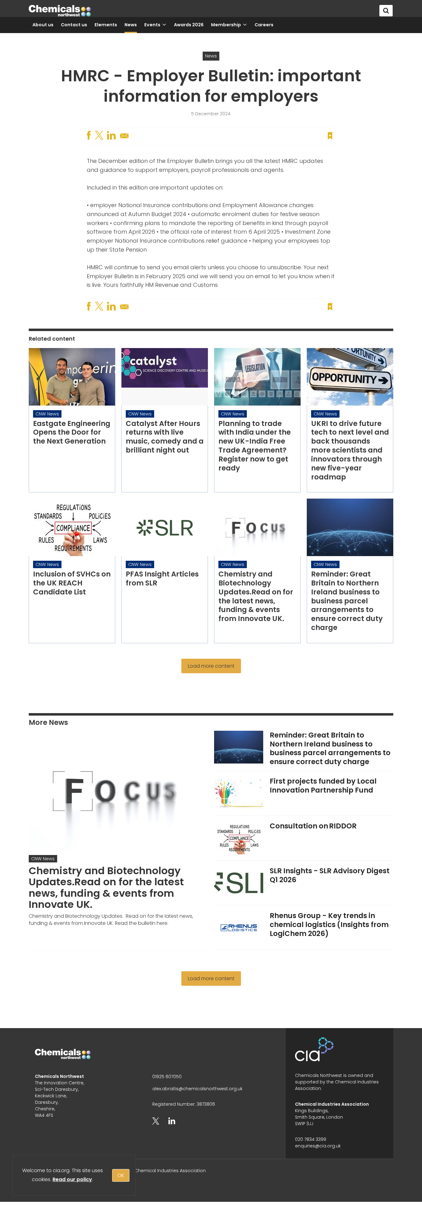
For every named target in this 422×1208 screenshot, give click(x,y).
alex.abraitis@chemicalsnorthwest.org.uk (197, 1089)
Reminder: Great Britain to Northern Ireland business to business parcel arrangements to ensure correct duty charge (347, 600)
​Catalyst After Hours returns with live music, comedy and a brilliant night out (165, 437)
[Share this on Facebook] (90, 136)
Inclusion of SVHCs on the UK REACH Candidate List (72, 583)
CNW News (47, 414)
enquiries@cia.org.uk (318, 1146)
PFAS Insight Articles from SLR (162, 578)
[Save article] (330, 136)
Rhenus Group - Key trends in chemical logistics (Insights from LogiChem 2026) (329, 924)
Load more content (211, 666)
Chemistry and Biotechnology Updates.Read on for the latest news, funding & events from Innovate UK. (255, 596)
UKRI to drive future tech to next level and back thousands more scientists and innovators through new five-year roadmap (350, 450)
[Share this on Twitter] (100, 136)
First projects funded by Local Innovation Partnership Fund (323, 785)
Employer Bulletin (190, 161)
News (211, 56)
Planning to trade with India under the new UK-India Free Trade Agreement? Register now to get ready (254, 446)
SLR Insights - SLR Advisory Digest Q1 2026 (330, 875)
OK (120, 1175)
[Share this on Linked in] (112, 136)
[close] (334, 124)
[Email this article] (125, 138)
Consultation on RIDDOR (313, 826)
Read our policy (72, 1179)
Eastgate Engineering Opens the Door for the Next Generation (71, 432)
